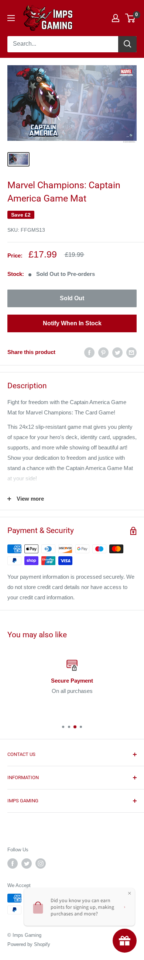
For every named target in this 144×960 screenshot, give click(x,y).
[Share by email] (131, 352)
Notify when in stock (72, 323)
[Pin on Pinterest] (103, 352)
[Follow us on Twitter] (26, 863)
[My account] (115, 18)
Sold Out (72, 298)
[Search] (127, 44)
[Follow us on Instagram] (40, 863)
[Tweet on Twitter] (117, 352)
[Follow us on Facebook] (12, 863)
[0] (130, 18)
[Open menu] (11, 18)
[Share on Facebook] (89, 352)
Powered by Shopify (28, 944)
